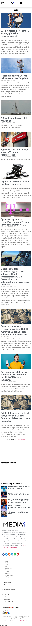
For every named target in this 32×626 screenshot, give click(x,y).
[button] (21, 3)
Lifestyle (7, 577)
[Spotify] (15, 554)
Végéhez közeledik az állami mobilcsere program (15, 182)
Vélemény (7, 573)
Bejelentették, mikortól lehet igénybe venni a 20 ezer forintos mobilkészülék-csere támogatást (15, 417)
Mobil (6, 570)
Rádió (6, 564)
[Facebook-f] (3, 554)
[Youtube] (18, 554)
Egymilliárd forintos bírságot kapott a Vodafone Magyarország (15, 152)
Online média (8, 568)
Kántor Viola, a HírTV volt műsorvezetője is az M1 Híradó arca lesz (19, 507)
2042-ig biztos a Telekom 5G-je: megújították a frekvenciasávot (15, 33)
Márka (7, 563)
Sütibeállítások (3, 621)
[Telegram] (12, 554)
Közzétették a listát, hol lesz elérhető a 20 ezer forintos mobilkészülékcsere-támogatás (15, 376)
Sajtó (6, 561)
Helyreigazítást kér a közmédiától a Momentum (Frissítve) (19, 487)
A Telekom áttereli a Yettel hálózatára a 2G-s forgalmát (15, 77)
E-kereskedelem (9, 575)
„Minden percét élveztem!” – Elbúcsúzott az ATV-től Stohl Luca (18, 493)
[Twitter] (6, 554)
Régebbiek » (21, 439)
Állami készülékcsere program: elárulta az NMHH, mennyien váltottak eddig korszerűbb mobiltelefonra (14, 330)
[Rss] (9, 554)
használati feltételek (21, 620)
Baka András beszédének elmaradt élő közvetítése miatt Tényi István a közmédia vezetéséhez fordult (19, 501)
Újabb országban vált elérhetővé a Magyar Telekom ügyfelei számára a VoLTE (15, 222)
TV (6, 566)
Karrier (7, 571)
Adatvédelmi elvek (14, 620)
